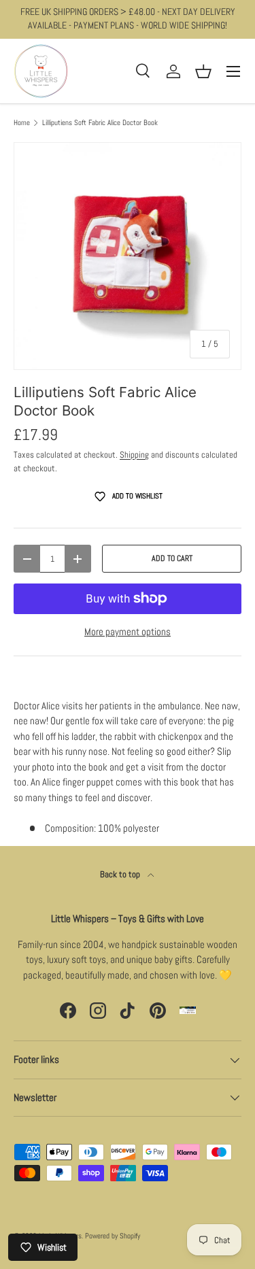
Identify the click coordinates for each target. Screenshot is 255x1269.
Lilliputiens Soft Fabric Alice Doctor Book (100, 122)
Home (22, 122)
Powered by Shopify (112, 1235)
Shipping (134, 454)
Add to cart (172, 558)
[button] (203, 71)
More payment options (127, 631)
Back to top (121, 874)
